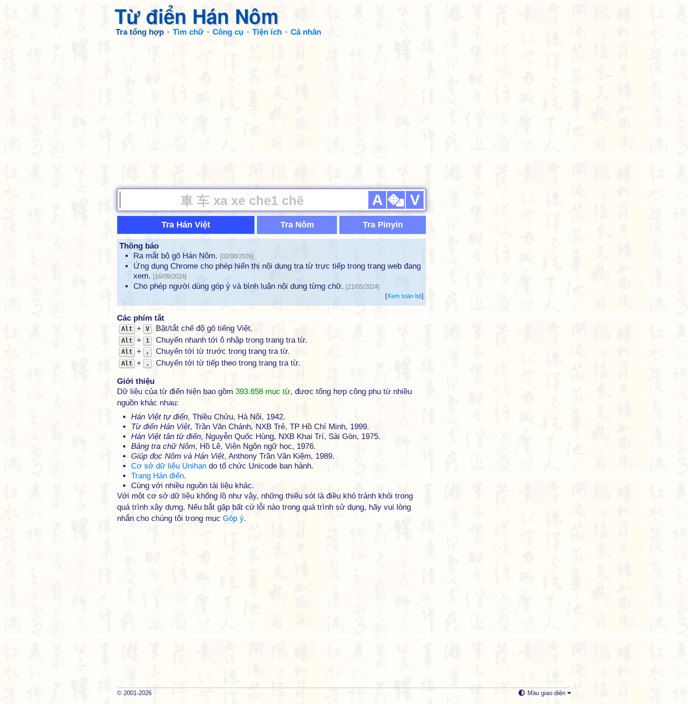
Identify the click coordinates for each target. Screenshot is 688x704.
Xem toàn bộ (404, 296)
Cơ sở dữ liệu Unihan (168, 466)
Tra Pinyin (383, 224)
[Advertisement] (344, 112)
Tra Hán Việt (185, 224)
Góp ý (233, 518)
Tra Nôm (297, 224)
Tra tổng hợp (140, 32)
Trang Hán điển (157, 475)
